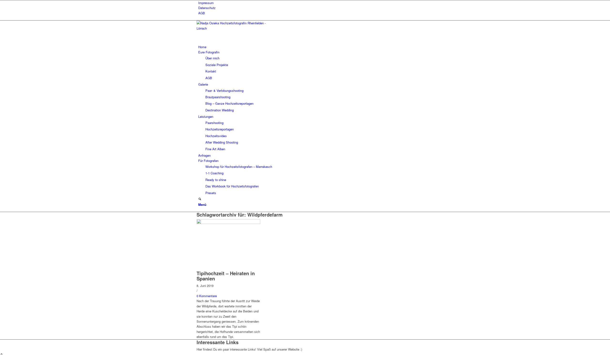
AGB (201, 13)
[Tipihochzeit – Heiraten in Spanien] (228, 222)
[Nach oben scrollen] (1, 354)
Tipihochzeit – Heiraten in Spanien (226, 276)
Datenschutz (207, 7)
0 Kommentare (207, 296)
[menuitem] (305, 2)
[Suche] (199, 199)
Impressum (206, 2)
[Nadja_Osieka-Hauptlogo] (232, 28)
